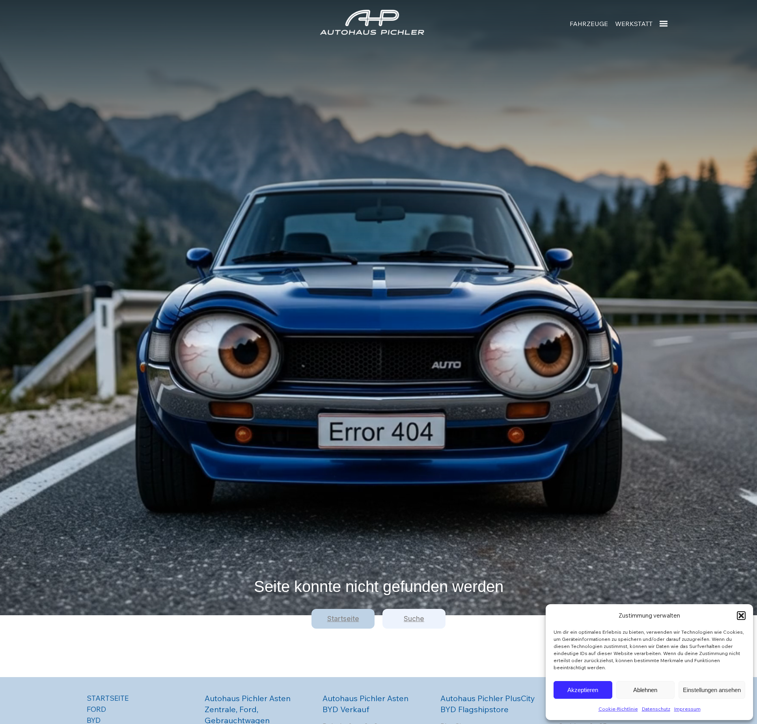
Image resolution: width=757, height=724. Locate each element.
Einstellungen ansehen (712, 690)
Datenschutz (656, 709)
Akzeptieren (582, 690)
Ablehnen (645, 690)
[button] (741, 616)
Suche (414, 619)
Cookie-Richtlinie (618, 709)
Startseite (343, 619)
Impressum (687, 709)
